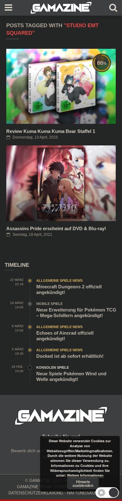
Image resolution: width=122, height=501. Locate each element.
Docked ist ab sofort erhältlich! (70, 356)
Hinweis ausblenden (83, 483)
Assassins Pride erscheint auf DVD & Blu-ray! (56, 228)
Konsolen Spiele (52, 367)
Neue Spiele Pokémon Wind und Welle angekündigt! (71, 376)
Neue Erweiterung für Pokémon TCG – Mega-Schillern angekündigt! (76, 312)
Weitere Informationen (85, 475)
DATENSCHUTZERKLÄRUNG (35, 493)
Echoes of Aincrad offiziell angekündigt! (65, 335)
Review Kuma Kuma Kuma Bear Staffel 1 (50, 131)
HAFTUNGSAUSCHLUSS (90, 493)
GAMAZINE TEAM (34, 486)
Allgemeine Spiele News (59, 280)
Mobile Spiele (49, 304)
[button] (107, 492)
